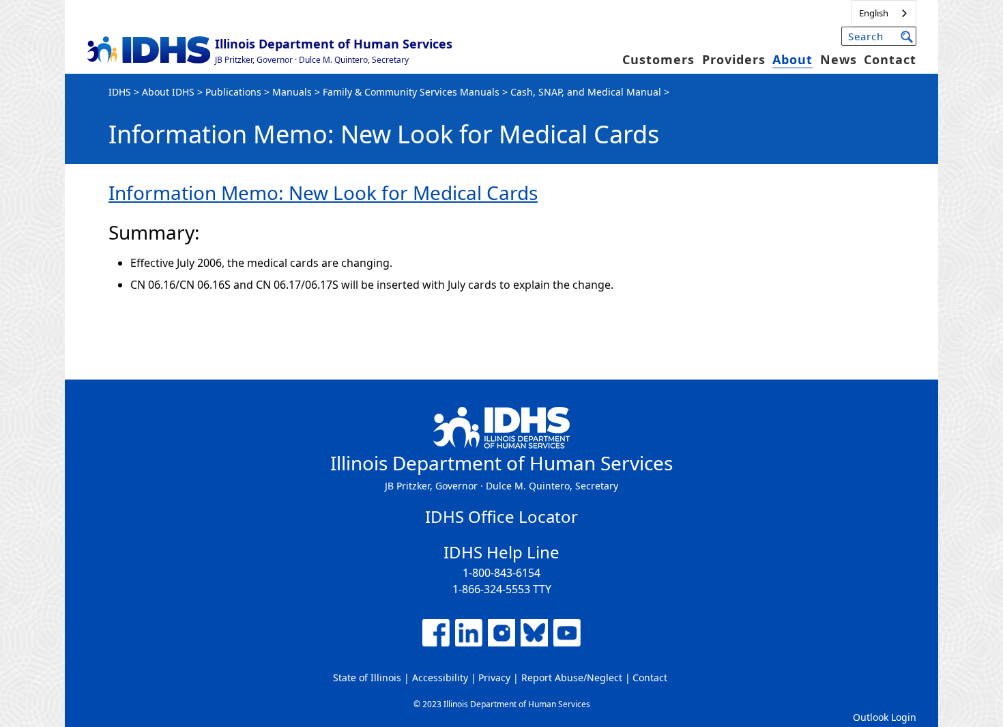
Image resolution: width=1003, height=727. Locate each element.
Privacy (494, 677)
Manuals (292, 91)
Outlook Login (884, 717)
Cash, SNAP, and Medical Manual (585, 91)
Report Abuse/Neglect (571, 677)
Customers (658, 59)
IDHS (119, 91)
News (838, 59)
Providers (734, 59)
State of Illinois (367, 677)
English (873, 13)
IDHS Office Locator (501, 516)
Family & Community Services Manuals (411, 91)
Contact (890, 59)
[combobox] (884, 13)
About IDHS (168, 91)
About (792, 59)
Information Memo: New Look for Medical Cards (323, 192)
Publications (233, 91)
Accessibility (440, 677)
